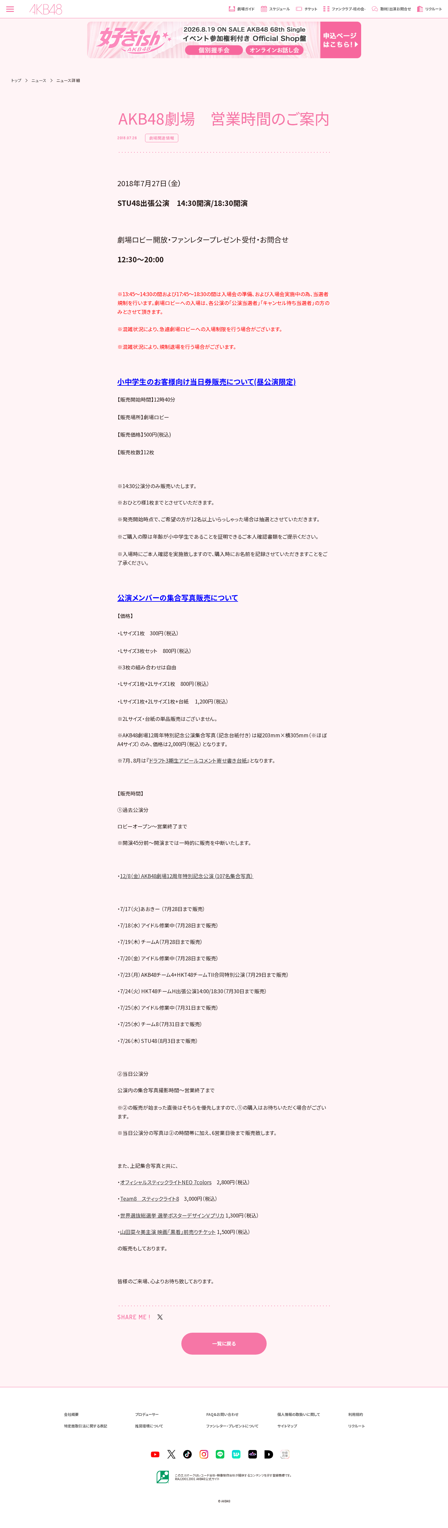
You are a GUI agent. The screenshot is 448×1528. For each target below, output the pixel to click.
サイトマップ (287, 1425)
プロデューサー (147, 1414)
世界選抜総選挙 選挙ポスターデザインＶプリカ (172, 1215)
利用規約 (355, 1414)
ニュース (39, 80)
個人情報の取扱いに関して (298, 1414)
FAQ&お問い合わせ (222, 1414)
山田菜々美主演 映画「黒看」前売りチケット (168, 1232)
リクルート (356, 1425)
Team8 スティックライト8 (149, 1198)
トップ (16, 80)
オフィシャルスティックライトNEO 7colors (166, 1182)
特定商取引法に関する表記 (85, 1425)
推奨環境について (149, 1425)
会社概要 (71, 1414)
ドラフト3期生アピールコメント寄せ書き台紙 (198, 760)
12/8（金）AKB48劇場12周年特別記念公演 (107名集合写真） (187, 876)
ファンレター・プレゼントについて (232, 1425)
